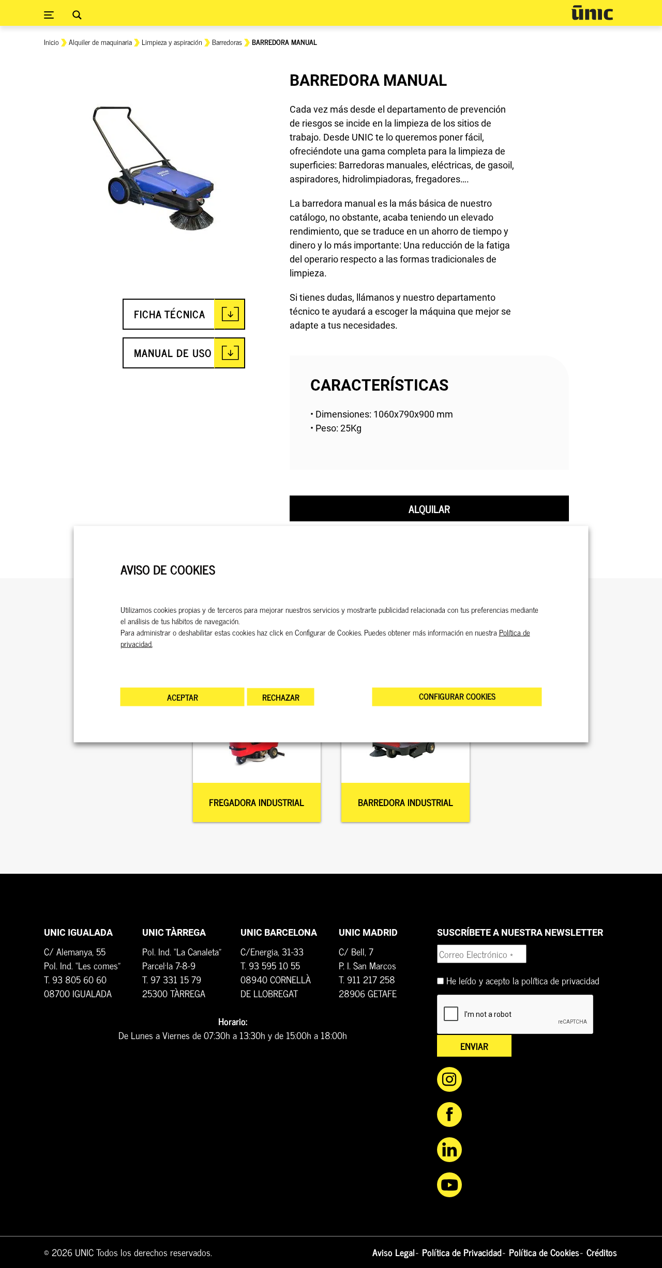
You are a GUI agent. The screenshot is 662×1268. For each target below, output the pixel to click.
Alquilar (429, 508)
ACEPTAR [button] (182, 696)
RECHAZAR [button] (280, 696)
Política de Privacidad (462, 1252)
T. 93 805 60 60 (75, 979)
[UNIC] (592, 12)
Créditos (601, 1252)
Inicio (51, 42)
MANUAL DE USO (173, 352)
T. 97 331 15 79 (171, 979)
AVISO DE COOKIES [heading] (168, 569)
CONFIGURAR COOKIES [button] (457, 695)
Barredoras (227, 42)
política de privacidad (560, 980)
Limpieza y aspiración (172, 42)
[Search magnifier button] (77, 15)
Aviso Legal (393, 1252)
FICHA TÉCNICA (169, 313)
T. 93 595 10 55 (270, 965)
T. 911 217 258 (367, 979)
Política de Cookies (544, 1252)
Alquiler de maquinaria (100, 42)
